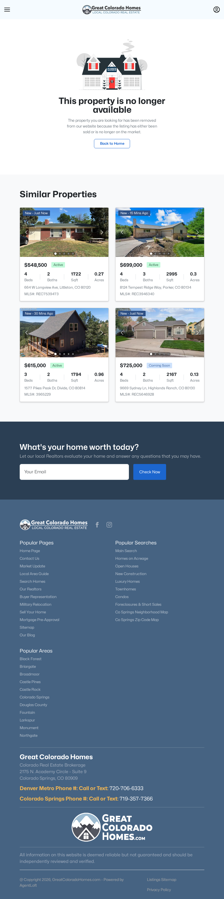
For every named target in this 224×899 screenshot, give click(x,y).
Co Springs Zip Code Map (137, 619)
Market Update (32, 566)
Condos (122, 596)
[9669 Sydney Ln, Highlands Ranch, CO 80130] (160, 332)
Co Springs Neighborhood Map (141, 612)
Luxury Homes (127, 581)
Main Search (126, 551)
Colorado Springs (34, 697)
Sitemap (27, 627)
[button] (7, 9)
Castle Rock (30, 689)
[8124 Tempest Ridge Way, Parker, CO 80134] (160, 231)
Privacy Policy (159, 889)
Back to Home (112, 143)
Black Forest (31, 659)
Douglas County (33, 705)
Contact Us (29, 558)
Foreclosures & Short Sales (138, 604)
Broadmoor (30, 674)
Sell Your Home (33, 612)
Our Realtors (31, 589)
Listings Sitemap (161, 879)
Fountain (27, 712)
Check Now (149, 471)
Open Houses (126, 566)
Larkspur (27, 720)
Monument (29, 728)
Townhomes (125, 589)
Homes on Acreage (131, 558)
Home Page (30, 551)
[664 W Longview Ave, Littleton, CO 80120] (64, 231)
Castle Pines (30, 682)
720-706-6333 (126, 788)
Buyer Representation (38, 596)
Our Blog (27, 635)
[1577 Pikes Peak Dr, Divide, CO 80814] (64, 332)
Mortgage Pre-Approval (39, 619)
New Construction (130, 574)
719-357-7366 (136, 798)
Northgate (28, 735)
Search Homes (32, 581)
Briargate (28, 666)
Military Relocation (35, 604)
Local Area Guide (34, 574)
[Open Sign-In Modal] (216, 9)
